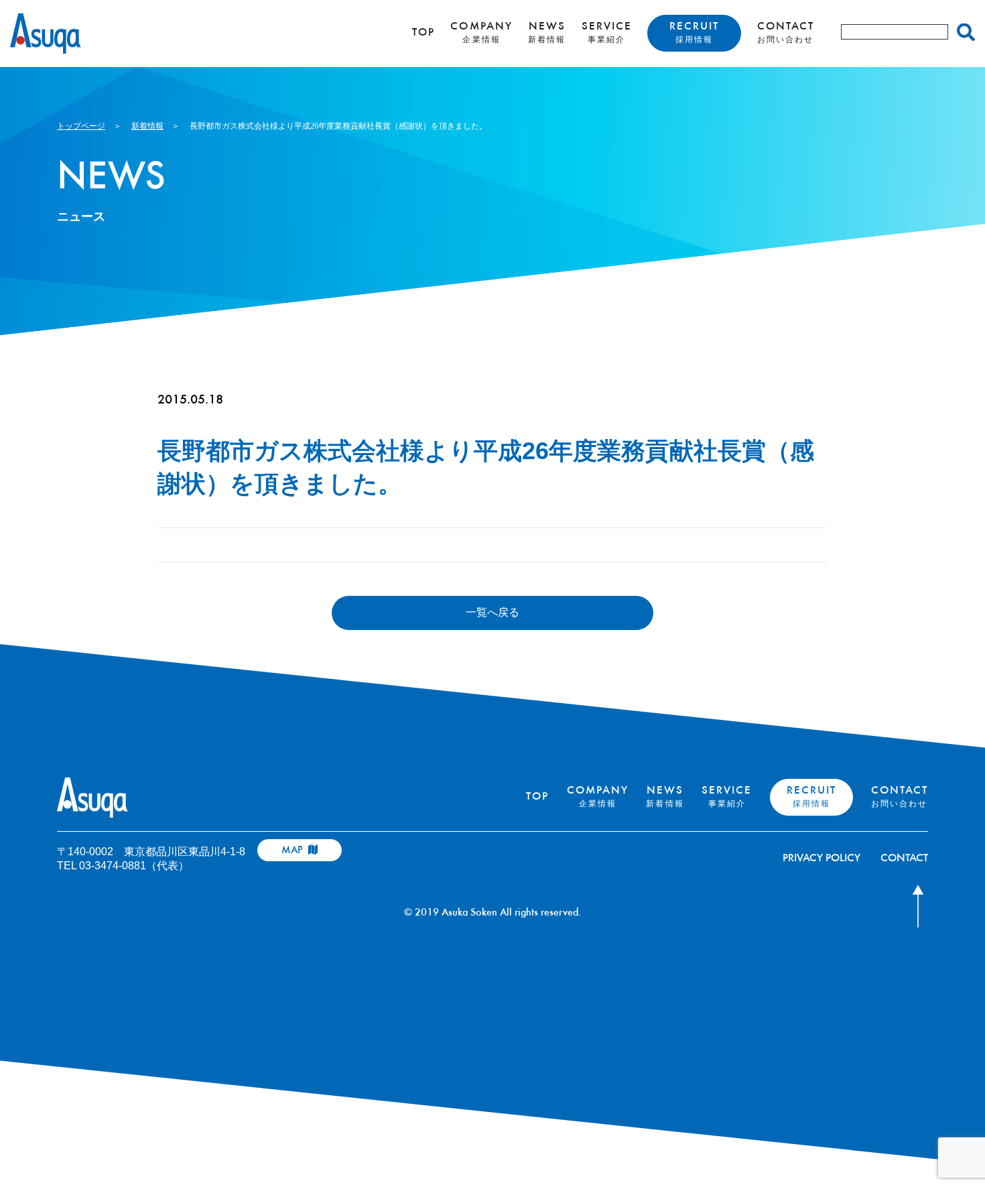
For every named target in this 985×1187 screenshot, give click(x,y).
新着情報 (147, 126)
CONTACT (785, 32)
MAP (293, 850)
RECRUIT (694, 32)
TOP (423, 33)
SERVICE (607, 32)
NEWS (547, 32)
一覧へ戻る (492, 612)
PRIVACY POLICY (821, 859)
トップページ (81, 126)
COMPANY (481, 32)
